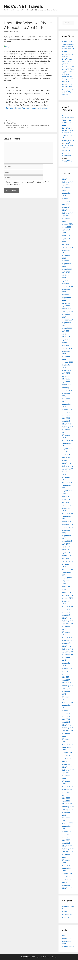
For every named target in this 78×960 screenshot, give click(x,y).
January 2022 (67, 312)
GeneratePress (52, 957)
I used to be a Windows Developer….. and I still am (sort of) (67, 59)
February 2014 (67, 595)
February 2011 (67, 686)
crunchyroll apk (68, 140)
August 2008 (67, 789)
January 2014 (67, 598)
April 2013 (66, 615)
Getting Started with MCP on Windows (68, 92)
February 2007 (68, 849)
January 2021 (67, 348)
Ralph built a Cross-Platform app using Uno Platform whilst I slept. (68, 46)
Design (65, 911)
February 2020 (68, 388)
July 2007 (66, 834)
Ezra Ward (66, 128)
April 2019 (66, 421)
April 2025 (66, 207)
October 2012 (67, 637)
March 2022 (66, 309)
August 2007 (67, 831)
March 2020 (67, 385)
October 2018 (67, 440)
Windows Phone (11, 123)
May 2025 (66, 204)
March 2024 (67, 241)
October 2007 (67, 823)
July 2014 (66, 581)
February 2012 (67, 649)
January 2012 (67, 652)
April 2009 (66, 764)
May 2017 (66, 496)
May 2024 (66, 236)
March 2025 (66, 210)
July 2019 (66, 412)
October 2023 (67, 261)
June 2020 (66, 376)
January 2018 (67, 469)
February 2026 (68, 182)
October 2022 (67, 295)
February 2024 (68, 244)
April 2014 (66, 589)
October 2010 (67, 702)
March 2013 (66, 618)
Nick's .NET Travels (23, 6)
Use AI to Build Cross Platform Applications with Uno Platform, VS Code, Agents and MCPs (68, 74)
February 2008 (68, 807)
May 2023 (66, 278)
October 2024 (67, 224)
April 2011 (66, 680)
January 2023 (67, 286)
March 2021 (66, 343)
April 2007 (66, 843)
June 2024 (66, 233)
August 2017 (67, 491)
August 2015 (67, 541)
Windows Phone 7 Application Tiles (17, 127)
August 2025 (67, 198)
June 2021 (66, 334)
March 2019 (66, 424)
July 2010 (66, 713)
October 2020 (67, 362)
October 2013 (67, 606)
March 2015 (66, 556)
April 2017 (66, 499)
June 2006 (66, 879)
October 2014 (67, 570)
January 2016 (67, 527)
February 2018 (67, 466)
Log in (64, 935)
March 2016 (66, 522)
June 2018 (66, 454)
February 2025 (67, 213)
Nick (64, 115)
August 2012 (67, 640)
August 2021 (67, 328)
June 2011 (66, 674)
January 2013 (67, 624)
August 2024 (67, 227)
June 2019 (66, 415)
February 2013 (67, 621)
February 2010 (67, 728)
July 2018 (66, 451)
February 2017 (67, 502)
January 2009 (67, 773)
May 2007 (66, 840)
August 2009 (67, 753)
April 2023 (66, 281)
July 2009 (66, 755)
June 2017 (66, 494)
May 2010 (66, 719)
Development (10, 121)
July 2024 (66, 230)
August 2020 (67, 370)
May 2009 (66, 761)
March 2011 (66, 683)
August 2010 (67, 710)
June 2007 (66, 837)
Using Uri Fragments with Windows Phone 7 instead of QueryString (27, 125)
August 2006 (67, 873)
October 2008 (67, 786)
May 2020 (66, 379)
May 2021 (66, 337)
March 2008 (67, 804)
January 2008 (67, 810)
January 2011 (67, 689)
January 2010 (67, 731)
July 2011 (65, 671)
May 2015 (66, 550)
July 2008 (66, 792)
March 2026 (67, 179)
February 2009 (68, 770)
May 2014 (66, 586)
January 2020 (67, 390)
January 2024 (67, 247)
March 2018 (66, 463)
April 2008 (66, 801)
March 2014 (66, 592)
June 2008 (66, 795)
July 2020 (66, 373)
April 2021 (66, 340)
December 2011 (68, 655)
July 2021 (66, 331)
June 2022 (66, 303)
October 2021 (67, 320)
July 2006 (66, 876)
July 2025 (66, 201)
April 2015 (66, 553)
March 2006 (67, 888)
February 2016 (67, 525)
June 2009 (66, 758)
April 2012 (66, 643)
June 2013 (66, 612)
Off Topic (65, 917)
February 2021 (67, 345)
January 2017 (67, 505)
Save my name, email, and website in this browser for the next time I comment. (28, 183)
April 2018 (66, 460)
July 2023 (66, 272)
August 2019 (67, 409)
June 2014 (66, 584)
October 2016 (67, 513)
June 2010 (66, 716)
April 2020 (66, 382)
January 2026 (67, 185)
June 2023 (66, 275)
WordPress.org (68, 947)
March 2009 (67, 767)
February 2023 (68, 284)
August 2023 (67, 269)
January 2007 (67, 852)
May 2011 (66, 677)
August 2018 (67, 449)
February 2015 (67, 558)
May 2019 (66, 418)
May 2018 (66, 457)
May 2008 (66, 798)
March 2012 (66, 646)
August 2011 (67, 668)
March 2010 (66, 725)
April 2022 (66, 306)
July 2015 (66, 544)
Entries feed (67, 938)
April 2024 (66, 239)
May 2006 (66, 882)
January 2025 (67, 216)
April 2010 (66, 722)
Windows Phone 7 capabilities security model (27, 108)
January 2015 (67, 561)
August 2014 (67, 578)
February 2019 (67, 427)
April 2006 (66, 885)
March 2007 (67, 846)
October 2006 (67, 865)
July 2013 (66, 609)
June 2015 (66, 547)
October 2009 (67, 744)
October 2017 (67, 482)
